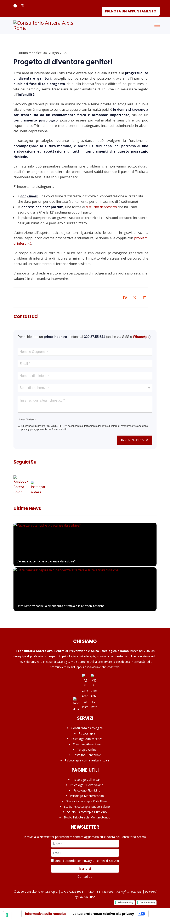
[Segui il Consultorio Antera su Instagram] (38, 488)
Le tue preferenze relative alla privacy (103, 914)
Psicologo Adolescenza (86, 739)
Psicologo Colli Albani (87, 780)
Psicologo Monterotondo (87, 796)
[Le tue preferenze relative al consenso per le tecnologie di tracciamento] (7, 915)
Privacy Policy (125, 902)
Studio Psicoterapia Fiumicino (87, 812)
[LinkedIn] (144, 297)
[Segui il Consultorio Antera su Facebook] (21, 485)
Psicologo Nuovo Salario (86, 785)
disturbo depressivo (101, 207)
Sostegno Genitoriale (87, 755)
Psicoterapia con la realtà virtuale (87, 760)
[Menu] (157, 25)
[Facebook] (15, 6)
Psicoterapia (87, 733)
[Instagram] (22, 6)
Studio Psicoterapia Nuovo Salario (87, 807)
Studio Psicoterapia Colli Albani (87, 801)
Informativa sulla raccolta (45, 914)
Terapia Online (87, 749)
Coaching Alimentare (87, 744)
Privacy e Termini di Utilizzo (100, 861)
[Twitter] (134, 297)
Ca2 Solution (86, 897)
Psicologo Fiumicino (86, 790)
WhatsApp (141, 337)
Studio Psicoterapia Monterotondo (87, 817)
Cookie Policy (147, 902)
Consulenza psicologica (87, 728)
